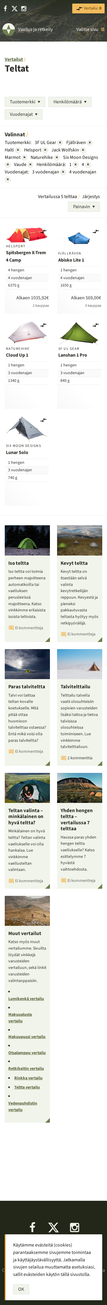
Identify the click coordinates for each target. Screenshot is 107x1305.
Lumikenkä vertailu (26, 999)
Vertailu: (92, 8)
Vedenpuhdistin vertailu (22, 1106)
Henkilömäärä (68, 102)
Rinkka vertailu (28, 1078)
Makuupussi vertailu (26, 1037)
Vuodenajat (21, 114)
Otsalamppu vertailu (27, 1053)
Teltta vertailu (27, 1087)
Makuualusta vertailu (20, 1018)
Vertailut (14, 59)
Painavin (81, 206)
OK (21, 1289)
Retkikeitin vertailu (26, 1069)
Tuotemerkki (22, 102)
